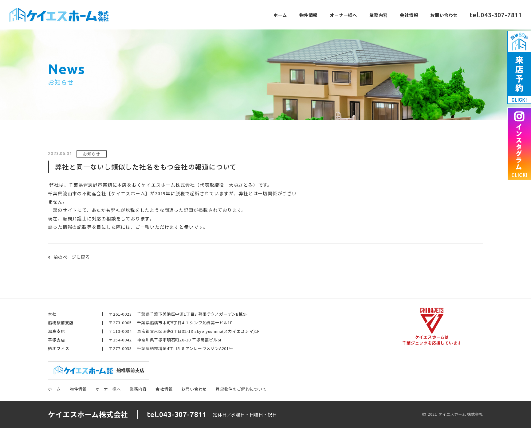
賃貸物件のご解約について (241, 389)
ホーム (280, 15)
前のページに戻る (71, 257)
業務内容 (378, 15)
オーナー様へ (343, 15)
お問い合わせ (444, 15)
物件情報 (308, 15)
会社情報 (409, 15)
